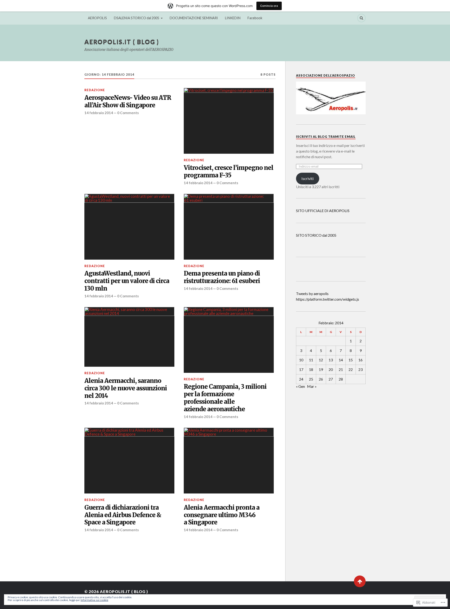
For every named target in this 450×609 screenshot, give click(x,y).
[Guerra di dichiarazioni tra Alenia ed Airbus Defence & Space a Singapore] (129, 460)
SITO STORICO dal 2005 (316, 235)
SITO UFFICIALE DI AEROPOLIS (322, 210)
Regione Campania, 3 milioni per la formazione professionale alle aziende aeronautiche (225, 398)
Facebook (255, 18)
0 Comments (128, 113)
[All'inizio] (360, 581)
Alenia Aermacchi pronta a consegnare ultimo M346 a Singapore (221, 515)
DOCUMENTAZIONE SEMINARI (194, 18)
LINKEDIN (232, 18)
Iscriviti (307, 178)
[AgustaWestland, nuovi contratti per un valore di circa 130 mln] (129, 227)
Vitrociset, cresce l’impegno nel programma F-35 (228, 171)
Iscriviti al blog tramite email (326, 136)
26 (321, 379)
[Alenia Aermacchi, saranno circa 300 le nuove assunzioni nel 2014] (129, 337)
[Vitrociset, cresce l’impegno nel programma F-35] (229, 121)
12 (321, 360)
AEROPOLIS (97, 18)
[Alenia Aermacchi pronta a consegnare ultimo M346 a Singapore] (229, 460)
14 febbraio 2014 (98, 113)
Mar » (312, 386)
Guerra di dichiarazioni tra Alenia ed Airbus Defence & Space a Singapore (122, 515)
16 (360, 360)
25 (311, 379)
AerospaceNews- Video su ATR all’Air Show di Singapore (127, 101)
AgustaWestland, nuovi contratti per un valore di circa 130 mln (126, 281)
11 (311, 360)
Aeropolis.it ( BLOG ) (121, 41)
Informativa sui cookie (94, 600)
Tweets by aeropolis (312, 293)
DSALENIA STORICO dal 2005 (136, 18)
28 (341, 379)
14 (341, 360)
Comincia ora (269, 5)
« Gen (300, 386)
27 (331, 379)
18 (311, 369)
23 (360, 369)
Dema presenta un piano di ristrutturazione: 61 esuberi (222, 277)
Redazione (94, 90)
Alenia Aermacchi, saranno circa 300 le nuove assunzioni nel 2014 (125, 388)
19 (321, 369)
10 (301, 360)
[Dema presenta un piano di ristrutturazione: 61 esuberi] (229, 227)
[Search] (361, 18)
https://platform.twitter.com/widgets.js (327, 299)
